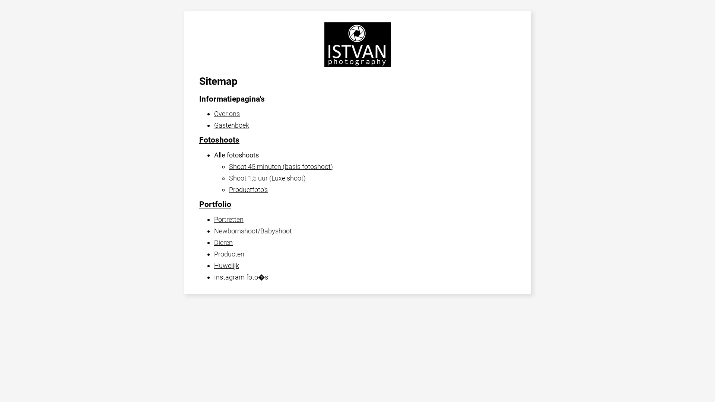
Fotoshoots (219, 139)
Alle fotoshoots (236, 155)
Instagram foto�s (241, 277)
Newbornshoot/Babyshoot (253, 231)
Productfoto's (248, 190)
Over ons (227, 114)
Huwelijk (226, 265)
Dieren (223, 242)
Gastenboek (231, 125)
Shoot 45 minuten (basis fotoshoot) (281, 166)
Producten (229, 254)
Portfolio (215, 204)
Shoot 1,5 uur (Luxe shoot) (267, 178)
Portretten (229, 219)
